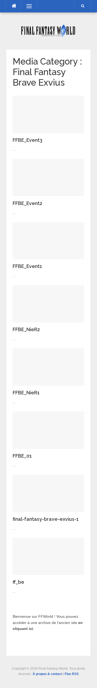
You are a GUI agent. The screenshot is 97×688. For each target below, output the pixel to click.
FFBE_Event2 (27, 203)
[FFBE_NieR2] (48, 303)
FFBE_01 (22, 456)
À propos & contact (47, 674)
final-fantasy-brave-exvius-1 (46, 519)
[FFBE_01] (48, 430)
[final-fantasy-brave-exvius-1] (48, 493)
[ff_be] (48, 556)
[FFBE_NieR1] (48, 366)
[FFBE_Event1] (48, 240)
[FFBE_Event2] (48, 177)
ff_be (18, 582)
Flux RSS (72, 674)
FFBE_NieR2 (26, 329)
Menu (26, 6)
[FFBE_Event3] (48, 114)
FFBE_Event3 (27, 140)
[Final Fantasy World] (48, 30)
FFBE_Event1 (27, 266)
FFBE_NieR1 (26, 392)
